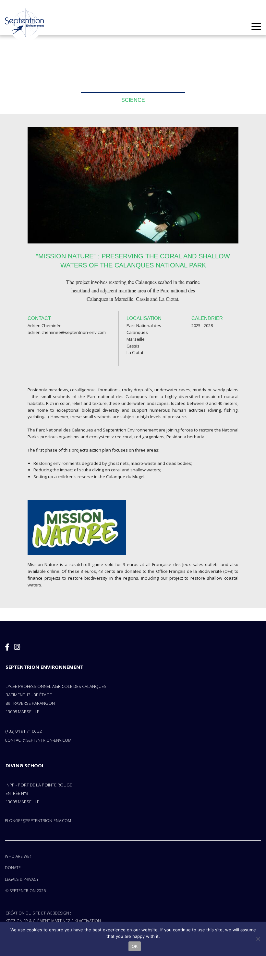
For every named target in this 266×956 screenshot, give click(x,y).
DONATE (13, 867)
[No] (258, 939)
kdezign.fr (17, 921)
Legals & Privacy (22, 879)
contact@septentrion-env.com (38, 740)
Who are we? (18, 856)
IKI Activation (87, 921)
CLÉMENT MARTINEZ (51, 921)
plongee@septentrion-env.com (38, 820)
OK (135, 946)
